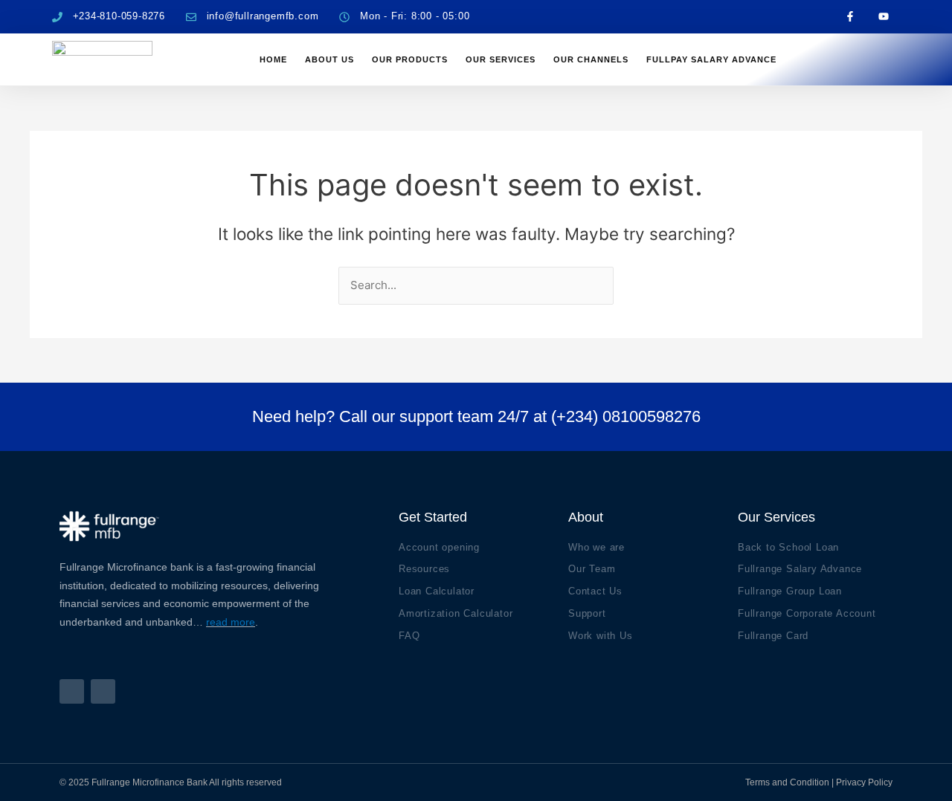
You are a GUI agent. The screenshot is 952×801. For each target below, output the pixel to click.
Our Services (501, 59)
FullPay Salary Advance (711, 59)
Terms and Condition (787, 782)
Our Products (410, 59)
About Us (329, 59)
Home (273, 59)
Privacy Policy (864, 782)
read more (230, 622)
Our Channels (590, 59)
